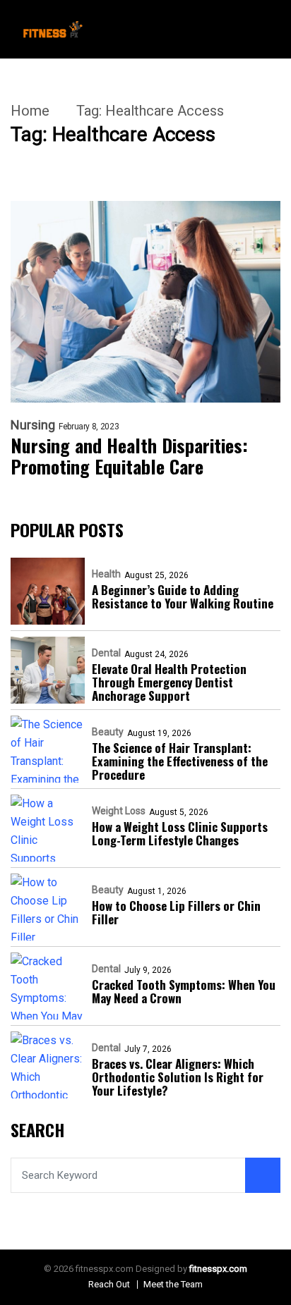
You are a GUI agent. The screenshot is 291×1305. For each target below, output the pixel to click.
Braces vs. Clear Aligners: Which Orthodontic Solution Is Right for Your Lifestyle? (177, 1077)
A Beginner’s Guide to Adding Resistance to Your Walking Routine (182, 596)
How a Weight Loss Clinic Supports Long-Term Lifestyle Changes (180, 833)
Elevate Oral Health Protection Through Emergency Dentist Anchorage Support (169, 682)
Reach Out (109, 1284)
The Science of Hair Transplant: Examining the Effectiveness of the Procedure (180, 761)
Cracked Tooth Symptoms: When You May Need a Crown (183, 991)
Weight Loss (119, 811)
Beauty (108, 732)
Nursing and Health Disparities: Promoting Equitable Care (129, 456)
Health (106, 574)
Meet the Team (173, 1284)
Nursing (33, 425)
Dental (106, 653)
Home (30, 110)
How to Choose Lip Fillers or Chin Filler (176, 912)
